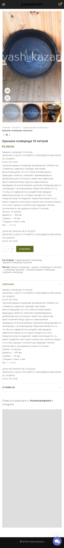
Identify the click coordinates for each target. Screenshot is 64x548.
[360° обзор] (7, 91)
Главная (6, 127)
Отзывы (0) (8, 387)
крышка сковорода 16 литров (46, 267)
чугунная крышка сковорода (40, 269)
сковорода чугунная (14, 269)
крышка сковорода (20, 267)
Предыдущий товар (3, 134)
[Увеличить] (7, 98)
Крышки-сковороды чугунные (17, 130)
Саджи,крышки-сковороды (35, 127)
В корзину (25, 249)
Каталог (16, 127)
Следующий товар (9, 134)
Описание (8, 284)
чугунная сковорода (12, 272)
